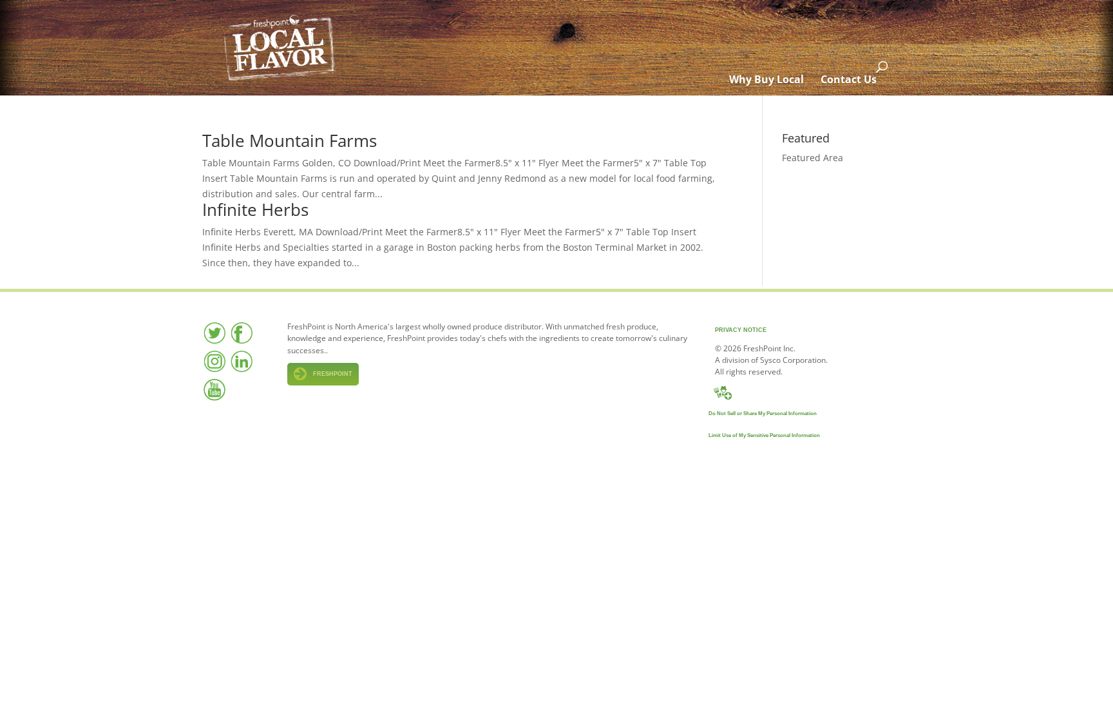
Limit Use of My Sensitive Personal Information (764, 435)
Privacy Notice (740, 330)
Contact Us (849, 79)
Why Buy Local (766, 79)
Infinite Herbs (255, 209)
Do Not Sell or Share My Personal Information (763, 413)
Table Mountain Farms (289, 140)
